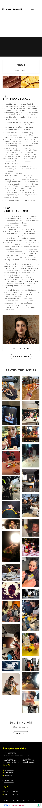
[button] (32, 9)
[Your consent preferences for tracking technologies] (38, 804)
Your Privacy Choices (16, 805)
